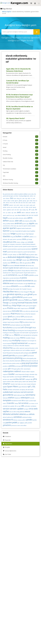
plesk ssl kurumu (7, 363)
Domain (20, 136)
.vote (15, 212)
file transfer (16, 289)
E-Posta (20, 140)
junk (15, 319)
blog (12, 237)
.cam (23, 198)
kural (22, 325)
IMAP (19, 308)
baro (13, 231)
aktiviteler (12, 221)
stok (28, 389)
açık (14, 218)
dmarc (17, 263)
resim (16, 374)
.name (5, 205)
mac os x (11, 335)
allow (31, 221)
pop (23, 363)
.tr (30, 209)
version (6, 408)
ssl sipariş (22, 389)
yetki (26, 423)
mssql (10, 341)
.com (33, 198)
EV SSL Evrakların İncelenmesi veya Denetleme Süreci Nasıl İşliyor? (19, 96)
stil (26, 389)
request (32, 371)
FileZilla (6, 291)
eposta (30, 283)
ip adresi (26, 311)
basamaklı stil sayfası (21, 231)
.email (12, 201)
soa (22, 384)
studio (32, 389)
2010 (30, 215)
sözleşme (33, 384)
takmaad (19, 395)
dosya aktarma (26, 270)
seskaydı (27, 379)
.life (17, 202)
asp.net (21, 226)
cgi (27, 239)
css (20, 254)
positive (34, 363)
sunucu (17, 392)
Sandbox (12, 377)
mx (28, 341)
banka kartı (28, 228)
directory (34, 259)
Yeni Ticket (7, 454)
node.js (5, 345)
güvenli (6, 299)
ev (20, 286)
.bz (21, 198)
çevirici (14, 239)
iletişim (15, 308)
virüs (31, 408)
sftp (31, 379)
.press (8, 207)
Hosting (20, 151)
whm (27, 414)
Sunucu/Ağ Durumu (10, 451)
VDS (20, 176)
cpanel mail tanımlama (29, 252)
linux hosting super (15, 332)
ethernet (8, 286)
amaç (4, 223)
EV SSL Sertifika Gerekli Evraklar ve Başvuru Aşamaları (19, 107)
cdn (8, 239)
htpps (10, 306)
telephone (17, 398)
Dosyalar (7, 447)
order (36, 348)
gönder (35, 294)
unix (9, 406)
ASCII (12, 226)
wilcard (5, 417)
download (5, 273)
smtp (19, 384)
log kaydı (33, 332)
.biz (11, 198)
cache (26, 236)
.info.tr (7, 202)
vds (22, 406)
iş (15, 317)
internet (9, 311)
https (18, 305)
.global (20, 201)
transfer (10, 403)
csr (17, 254)
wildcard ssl (10, 417)
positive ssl (6, 366)
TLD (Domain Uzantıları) (20, 169)
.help (31, 201)
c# (22, 237)
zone (18, 425)
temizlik (32, 398)
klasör (31, 322)
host (10, 303)
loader (27, 332)
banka (23, 228)
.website (33, 212)
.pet (34, 205)
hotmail (20, 302)
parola (12, 355)
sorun (25, 384)
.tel (15, 210)
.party (31, 205)
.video (9, 212)
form (19, 292)
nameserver (22, 343)
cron (5, 254)
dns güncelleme (27, 263)
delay (36, 257)
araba (36, 223)
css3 (24, 254)
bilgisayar (31, 234)
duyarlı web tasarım (29, 273)
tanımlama (30, 395)
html (35, 302)
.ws (11, 215)
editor (35, 281)
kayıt (9, 322)
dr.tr (10, 273)
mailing (6, 337)
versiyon (26, 409)
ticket (19, 400)
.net (15, 205)
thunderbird (14, 400)
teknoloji (5, 398)
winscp (15, 420)
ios (21, 311)
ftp (31, 292)
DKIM (13, 262)
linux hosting (9, 330)
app (27, 223)
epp (34, 283)
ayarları (13, 228)
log (30, 332)
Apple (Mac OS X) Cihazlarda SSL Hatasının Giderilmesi (18, 70)
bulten (19, 236)
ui (35, 403)
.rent (22, 207)
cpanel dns (11, 246)
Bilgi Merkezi (8, 443)
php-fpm (12, 361)
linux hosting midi (29, 330)
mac (7, 335)
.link (19, 202)
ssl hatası (9, 389)
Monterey (5, 341)
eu (19, 286)
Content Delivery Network (28, 244)
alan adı (18, 220)
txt (19, 403)
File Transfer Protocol (25, 289)
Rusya (4, 377)
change (30, 239)
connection (18, 244)
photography (30, 358)
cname (18, 242)
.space (34, 207)
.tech (12, 210)
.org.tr (27, 205)
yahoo (24, 420)
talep (23, 395)
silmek (16, 381)
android (18, 223)
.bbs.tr (7, 198)
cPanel (5, 246)
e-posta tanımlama (14, 278)
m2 (4, 335)
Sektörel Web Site (20, 161)
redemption (8, 371)
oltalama (27, 345)
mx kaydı (31, 341)
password (20, 355)
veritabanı (33, 406)
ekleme (6, 283)
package (25, 353)
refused (23, 371)
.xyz (13, 215)
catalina (31, 237)
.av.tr (4, 198)
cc (34, 237)
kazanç (12, 322)
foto (22, 292)
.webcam (27, 212)
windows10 (8, 419)
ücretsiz (24, 403)
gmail (30, 294)
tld (22, 400)
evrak (27, 286)
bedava (5, 234)
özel (23, 350)
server (22, 379)
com (26, 242)
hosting (14, 303)
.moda (33, 202)
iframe (10, 308)
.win (36, 212)
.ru (24, 207)
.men (26, 202)
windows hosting (26, 417)
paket (29, 353)
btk (14, 237)
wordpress (19, 420)
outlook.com (18, 350)
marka (11, 338)
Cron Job (9, 254)
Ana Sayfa (7, 11)
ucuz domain (32, 403)
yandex (29, 419)
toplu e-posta (29, 400)
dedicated (12, 257)
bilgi (27, 234)
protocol (25, 366)
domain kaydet (8, 268)
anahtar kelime (10, 223)
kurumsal (14, 328)
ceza (24, 239)
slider (34, 381)
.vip (12, 212)
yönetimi (7, 425)
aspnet (25, 226)
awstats (33, 226)
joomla (6, 319)
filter (12, 291)
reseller (11, 374)
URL (16, 406)
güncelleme (17, 297)
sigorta (5, 381)
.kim (14, 202)
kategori (5, 322)
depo (14, 260)
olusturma (7, 348)
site (27, 381)
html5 (5, 305)
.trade (32, 210)
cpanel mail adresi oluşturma (15, 252)
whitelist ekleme (18, 414)
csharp (14, 254)
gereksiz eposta (14, 294)
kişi (21, 322)
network (32, 343)
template (7, 400)
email (12, 283)
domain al (23, 265)
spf (29, 386)
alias (23, 221)
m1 (37, 332)
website (27, 411)
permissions (8, 358)
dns (21, 263)
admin (25, 218)
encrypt (26, 283)
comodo (30, 242)
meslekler (28, 338)
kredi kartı (12, 325)
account (10, 218)
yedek (14, 422)
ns (13, 345)
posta (11, 366)
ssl (31, 387)
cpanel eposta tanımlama (24, 249)
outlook (13, 350)
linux (34, 328)
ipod (10, 316)
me (14, 338)
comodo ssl (6, 244)
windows (18, 417)
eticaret (14, 286)
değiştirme (30, 257)
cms (14, 242)
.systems (8, 210)
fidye (11, 289)
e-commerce (11, 275)
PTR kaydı (13, 369)
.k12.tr (11, 202)
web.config (16, 411)
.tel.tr (17, 210)
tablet (15, 395)
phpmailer (17, 361)
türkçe (16, 403)
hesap (5, 302)
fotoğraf (26, 292)
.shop (26, 207)
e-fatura (19, 275)
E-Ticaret (20, 144)
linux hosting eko (19, 330)
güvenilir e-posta (27, 297)
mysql (14, 343)
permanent (31, 355)
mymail (9, 343)
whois (32, 414)
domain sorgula (29, 268)
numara (17, 345)
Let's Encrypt (26, 327)
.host (34, 201)
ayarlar (6, 228)
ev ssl (23, 286)
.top (27, 210)
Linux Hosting (20, 154)
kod (34, 322)
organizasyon (6, 350)
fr (29, 292)
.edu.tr (9, 201)
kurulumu (7, 327)
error (4, 286)
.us (6, 212)
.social (30, 207)
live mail (22, 332)
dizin (9, 263)
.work (4, 215)
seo (8, 379)
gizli (22, 294)
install (32, 308)
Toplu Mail (20, 172)
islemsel (18, 317)
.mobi (29, 202)
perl (25, 355)
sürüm (24, 392)
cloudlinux (7, 242)
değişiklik (21, 257)
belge (13, 233)
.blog (18, 198)
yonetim (30, 423)
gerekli (4, 294)
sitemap (31, 381)
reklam (28, 371)
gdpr (33, 292)
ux (17, 406)
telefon (11, 397)
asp (17, 226)
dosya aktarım (17, 270)
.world (8, 215)
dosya (10, 270)
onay (14, 348)
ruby (36, 374)
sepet (11, 379)
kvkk (19, 328)
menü (22, 337)
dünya (13, 273)
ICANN (23, 306)
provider (5, 369)
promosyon (18, 366)
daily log (28, 254)
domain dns (30, 265)
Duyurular (7, 440)
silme (12, 381)
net (29, 343)
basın (28, 231)
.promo (15, 207)
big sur (23, 234)
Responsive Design (24, 374)
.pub (19, 207)
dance (32, 254)
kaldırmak (20, 319)
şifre (35, 379)
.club (28, 198)
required (5, 374)
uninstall (5, 406)
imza (26, 308)
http (14, 305)
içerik (27, 306)
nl (35, 343)
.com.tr (5, 201)
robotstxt (31, 374)
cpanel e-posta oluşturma (30, 246)
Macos (17, 335)
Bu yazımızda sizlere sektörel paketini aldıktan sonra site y (18, 194)
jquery (11, 319)
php (35, 358)
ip (23, 311)
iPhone (17, 314)
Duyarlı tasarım (19, 273)
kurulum (27, 325)
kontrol (6, 324)
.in (36, 201)
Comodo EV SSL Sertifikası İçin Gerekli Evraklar (17, 82)
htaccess (29, 302)
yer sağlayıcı (21, 423)
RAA (22, 369)
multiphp (16, 340)
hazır (34, 299)
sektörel (25, 377)
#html (19, 215)
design (19, 259)
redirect (17, 371)
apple (31, 223)
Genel (20, 147)
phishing (18, 358)
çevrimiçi (19, 239)
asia (15, 226)
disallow (5, 263)
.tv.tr (4, 212)
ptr (9, 368)
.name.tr (11, 205)
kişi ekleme (26, 322)
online (17, 348)
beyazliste (18, 234)
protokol (33, 366)
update (12, 406)
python (19, 369)
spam (5, 387)
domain (17, 265)
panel (34, 352)
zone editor (23, 425)
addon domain (19, 218)
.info (4, 202)
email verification (18, 283)
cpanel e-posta (18, 246)
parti (16, 355)
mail (21, 335)
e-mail (25, 275)
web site (11, 411)
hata (26, 299)
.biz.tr (14, 198)
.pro (12, 207)
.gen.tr (16, 201)
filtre (16, 292)
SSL (20, 165)
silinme (9, 381)
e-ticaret (18, 280)
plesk (23, 361)
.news (21, 205)
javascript (27, 317)
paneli (5, 355)
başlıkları (32, 231)
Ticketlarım (7, 436)
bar (11, 231)
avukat (29, 226)
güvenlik (13, 299)
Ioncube (15, 311)
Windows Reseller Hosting (20, 183)
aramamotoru (6, 226)
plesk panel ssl (29, 361)
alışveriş (27, 221)
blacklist (6, 236)
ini (28, 308)
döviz (35, 270)
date (4, 257)
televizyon (25, 397)
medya (18, 338)
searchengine (18, 377)
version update (17, 408)
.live (22, 202)
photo (24, 358)
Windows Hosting (20, 179)
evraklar (32, 286)
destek (24, 260)
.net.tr (17, 205)
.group (24, 201)
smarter (6, 383)
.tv (36, 209)
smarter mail (14, 384)
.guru (28, 201)
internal (5, 311)
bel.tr (8, 234)
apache (24, 223)
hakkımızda (21, 300)
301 (33, 215)
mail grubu (34, 335)
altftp (34, 221)
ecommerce (28, 280)
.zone (15, 215)
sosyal (28, 384)
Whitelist (7, 414)
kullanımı (18, 325)
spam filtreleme (23, 387)
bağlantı (19, 228)
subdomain (8, 392)
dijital (28, 260)
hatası (30, 300)
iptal (13, 317)
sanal (7, 377)
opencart (22, 348)
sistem (24, 381)
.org (24, 205)
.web (19, 212)
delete (4, 260)
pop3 (28, 363)
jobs (31, 317)
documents (11, 265)
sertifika (16, 379)
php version (6, 361)
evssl (5, 288)
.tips (21, 210)
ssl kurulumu (16, 389)
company (12, 244)
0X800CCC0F (24, 215)
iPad (12, 313)
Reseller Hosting (20, 158)
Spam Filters (12, 386)
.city (26, 198)
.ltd (24, 202)
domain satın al (19, 268)
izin (22, 316)
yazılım (9, 422)
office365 (21, 345)
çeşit (11, 239)
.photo (4, 207)
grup (10, 297)
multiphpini (24, 341)
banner (6, 230)
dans (36, 254)
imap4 (22, 308)
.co (31, 198)
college (22, 242)
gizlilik (25, 294)
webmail (22, 411)
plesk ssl (35, 361)
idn (6, 308)
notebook (10, 345)
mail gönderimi (27, 335)
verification (27, 406)
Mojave (33, 338)
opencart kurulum (30, 348)
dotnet (32, 270)
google (6, 297)
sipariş (20, 381)
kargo (32, 319)
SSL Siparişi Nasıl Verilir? (15, 118)
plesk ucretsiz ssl (16, 363)
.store (4, 210)
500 (35, 215)
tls (24, 400)
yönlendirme (14, 425)
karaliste (28, 319)
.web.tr (23, 212)
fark (9, 289)
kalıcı (24, 319)
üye (20, 406)
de (6, 257)
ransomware (27, 369)
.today (24, 210)
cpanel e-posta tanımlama (10, 249)
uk (37, 403)
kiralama (17, 322)
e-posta (30, 275)
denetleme (9, 260)
